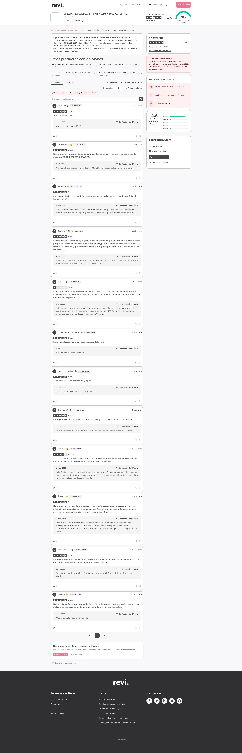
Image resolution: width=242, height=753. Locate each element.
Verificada (76, 106)
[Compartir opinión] (135, 136)
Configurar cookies (107, 713)
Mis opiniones (155, 5)
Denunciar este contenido (66, 663)
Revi (52, 30)
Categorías (61, 30)
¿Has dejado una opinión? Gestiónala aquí (117, 723)
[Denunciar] (140, 136)
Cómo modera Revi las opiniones (113, 718)
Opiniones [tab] (57, 82)
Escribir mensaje (159, 151)
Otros (70, 30)
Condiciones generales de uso (112, 704)
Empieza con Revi (60, 654)
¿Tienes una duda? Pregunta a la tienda (125, 82)
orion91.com (80, 30)
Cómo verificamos (138, 5)
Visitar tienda (159, 157)
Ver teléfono (157, 146)
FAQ (53, 709)
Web (68, 20)
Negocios (123, 5)
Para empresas (184, 5)
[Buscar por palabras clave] (141, 99)
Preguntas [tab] (69, 82)
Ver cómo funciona (76, 654)
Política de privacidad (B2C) (111, 709)
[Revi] (58, 5)
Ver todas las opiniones (160, 51)
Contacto (78, 20)
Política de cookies (107, 699)
